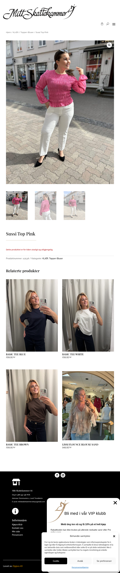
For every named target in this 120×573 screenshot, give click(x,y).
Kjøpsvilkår (17, 524)
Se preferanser (104, 561)
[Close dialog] (115, 502)
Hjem (8, 32)
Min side (16, 531)
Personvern (17, 535)
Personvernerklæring (80, 567)
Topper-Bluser (27, 32)
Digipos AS (18, 566)
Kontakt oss (17, 528)
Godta (56, 561)
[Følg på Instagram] (63, 475)
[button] (114, 536)
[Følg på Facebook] (57, 475)
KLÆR (15, 32)
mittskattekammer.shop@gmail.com (31, 502)
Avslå (80, 561)
